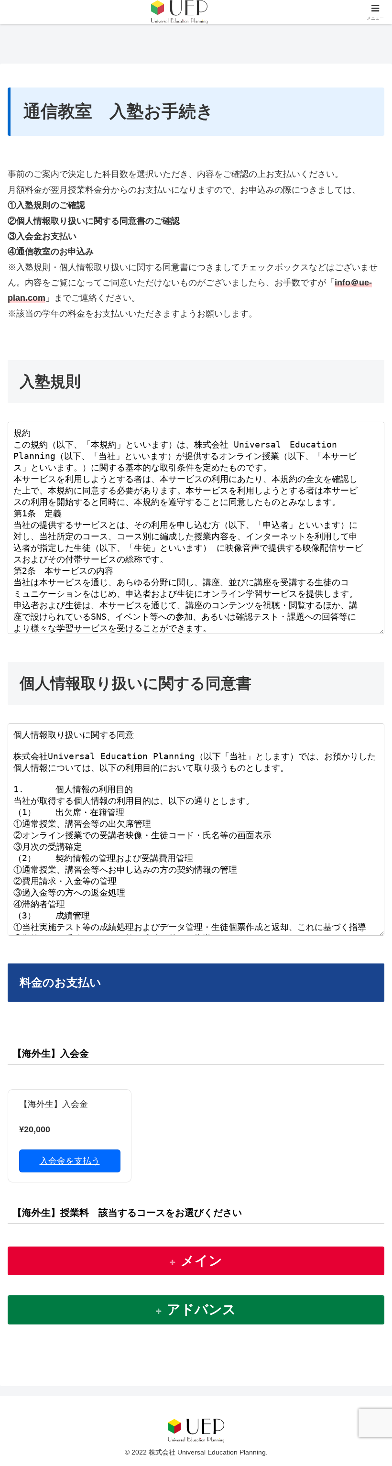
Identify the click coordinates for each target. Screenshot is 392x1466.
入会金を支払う (70, 1161)
